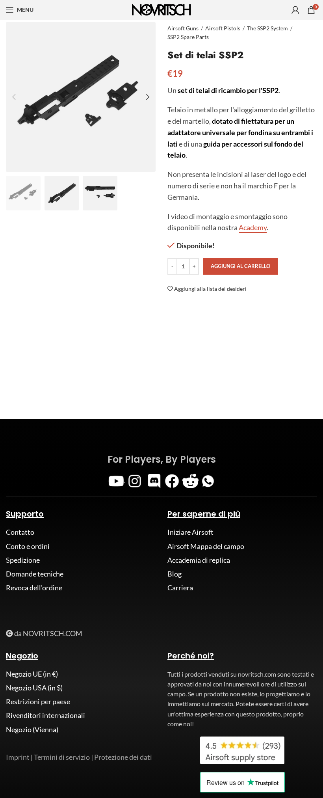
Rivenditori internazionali (45, 715)
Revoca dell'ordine (34, 587)
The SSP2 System (267, 28)
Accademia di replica (198, 560)
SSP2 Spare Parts (188, 36)
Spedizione (23, 560)
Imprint (18, 757)
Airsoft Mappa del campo (205, 546)
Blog (174, 573)
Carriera (180, 587)
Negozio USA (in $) (34, 687)
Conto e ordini (28, 546)
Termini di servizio (62, 757)
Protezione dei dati (123, 757)
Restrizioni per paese (38, 701)
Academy (253, 227)
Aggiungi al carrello (240, 266)
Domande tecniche (34, 573)
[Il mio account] (295, 10)
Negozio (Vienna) (32, 729)
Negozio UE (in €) (32, 674)
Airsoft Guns (183, 28)
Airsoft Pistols (222, 28)
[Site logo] (161, 9)
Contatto (20, 532)
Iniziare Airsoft (190, 532)
